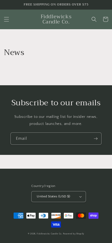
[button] (6, 19)
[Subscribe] (95, 138)
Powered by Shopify (73, 234)
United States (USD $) (53, 196)
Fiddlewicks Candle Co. (49, 234)
